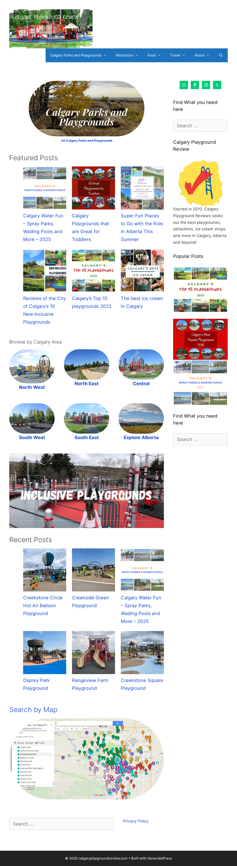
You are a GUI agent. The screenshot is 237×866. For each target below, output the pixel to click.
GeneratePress (159, 858)
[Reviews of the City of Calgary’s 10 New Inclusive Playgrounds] (44, 271)
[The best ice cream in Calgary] (142, 271)
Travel (175, 55)
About (199, 55)
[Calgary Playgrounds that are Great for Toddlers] (93, 189)
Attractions (124, 55)
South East (87, 437)
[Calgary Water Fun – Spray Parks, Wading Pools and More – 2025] (44, 189)
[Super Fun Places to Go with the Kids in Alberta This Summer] (142, 189)
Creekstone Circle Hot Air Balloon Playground (43, 605)
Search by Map (33, 709)
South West (32, 437)
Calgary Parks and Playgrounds (75, 55)
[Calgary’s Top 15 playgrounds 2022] (93, 271)
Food (152, 55)
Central (141, 383)
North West (32, 387)
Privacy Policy (136, 821)
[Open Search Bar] (221, 55)
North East (87, 383)
